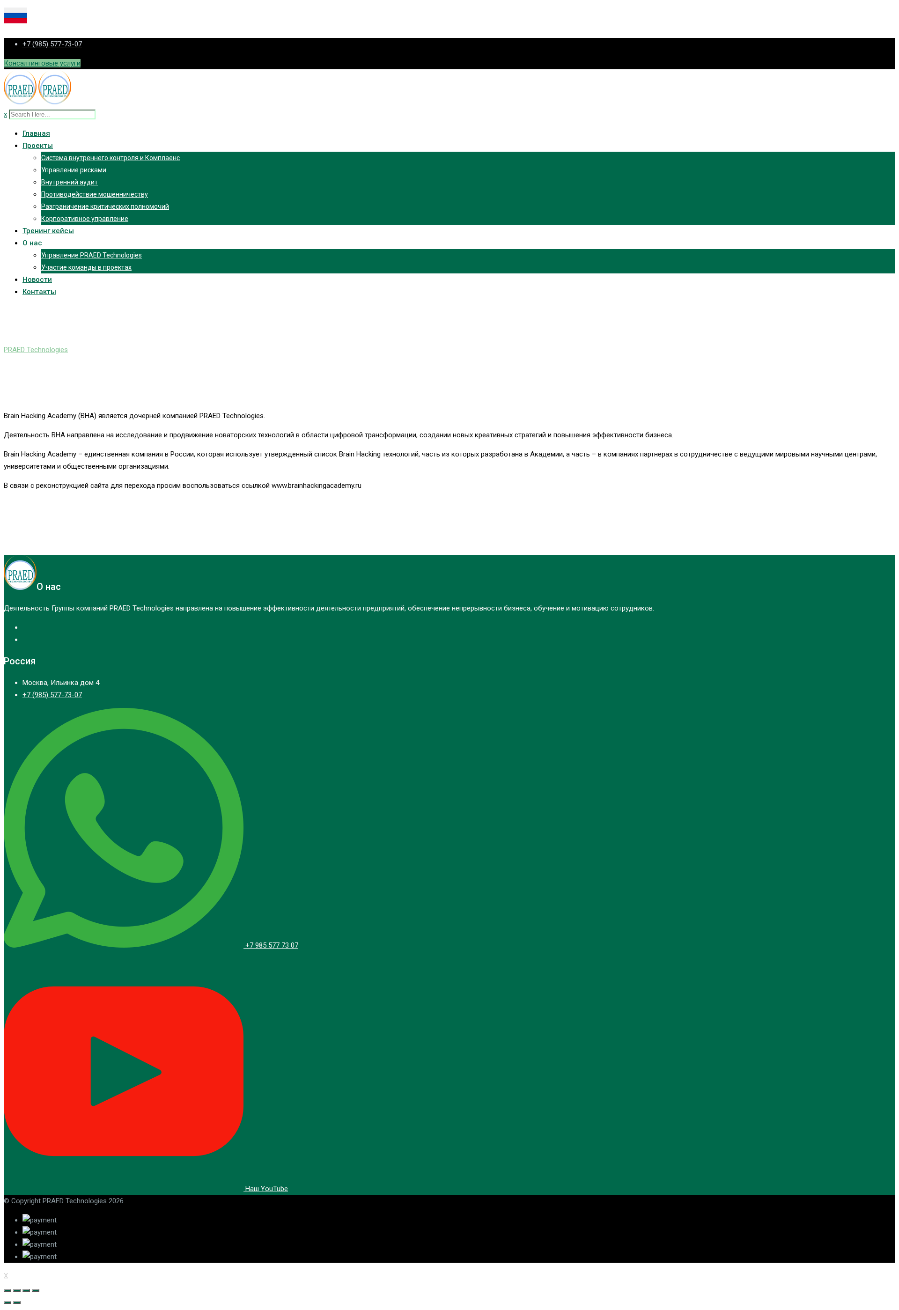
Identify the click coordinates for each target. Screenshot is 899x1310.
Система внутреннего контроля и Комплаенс (110, 158)
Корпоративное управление (84, 218)
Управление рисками (73, 170)
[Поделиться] (17, 1290)
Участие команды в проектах (86, 267)
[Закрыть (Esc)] (7, 1290)
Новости (37, 279)
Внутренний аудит (69, 182)
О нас (32, 243)
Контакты (39, 291)
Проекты (37, 145)
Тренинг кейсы (48, 231)
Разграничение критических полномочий (105, 206)
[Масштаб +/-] (35, 1290)
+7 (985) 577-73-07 (52, 44)
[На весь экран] (26, 1290)
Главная (36, 133)
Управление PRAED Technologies (91, 255)
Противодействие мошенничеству (94, 194)
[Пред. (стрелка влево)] (7, 1302)
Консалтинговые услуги (42, 63)
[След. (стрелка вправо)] (17, 1302)
